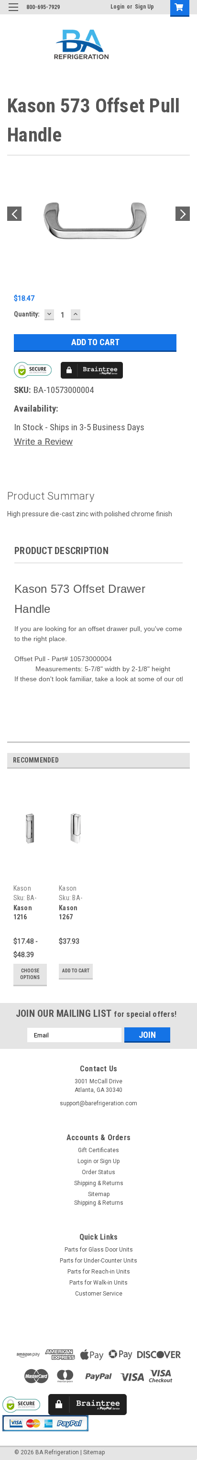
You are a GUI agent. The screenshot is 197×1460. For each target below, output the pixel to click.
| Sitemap (92, 1452)
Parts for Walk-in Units (98, 1282)
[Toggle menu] (13, 13)
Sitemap (98, 1194)
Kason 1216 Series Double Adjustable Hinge (29, 913)
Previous (14, 214)
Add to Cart (75, 970)
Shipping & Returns (98, 1183)
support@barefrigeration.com (98, 1103)
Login (117, 6)
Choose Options (30, 974)
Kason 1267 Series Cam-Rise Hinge (73, 913)
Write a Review (43, 441)
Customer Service (98, 1293)
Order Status (98, 1172)
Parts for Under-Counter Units (98, 1260)
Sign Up (144, 6)
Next (182, 214)
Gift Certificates (98, 1150)
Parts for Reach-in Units (98, 1271)
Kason (22, 888)
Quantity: (27, 314)
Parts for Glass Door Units (99, 1249)
